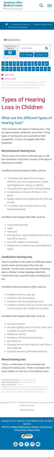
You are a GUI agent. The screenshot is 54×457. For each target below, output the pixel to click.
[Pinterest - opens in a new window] (32, 444)
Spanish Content (13, 40)
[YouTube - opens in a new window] (15, 444)
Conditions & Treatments (20, 24)
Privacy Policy (20, 430)
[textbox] (31, 48)
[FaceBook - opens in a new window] (26, 444)
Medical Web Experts (21, 427)
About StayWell (27, 410)
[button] (10, 52)
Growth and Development (18, 27)
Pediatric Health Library (43, 24)
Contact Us (41, 54)
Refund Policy (34, 430)
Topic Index (9, 75)
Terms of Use (46, 427)
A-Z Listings (26, 54)
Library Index (10, 79)
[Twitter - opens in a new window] (21, 444)
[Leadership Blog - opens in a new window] (38, 444)
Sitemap (35, 427)
